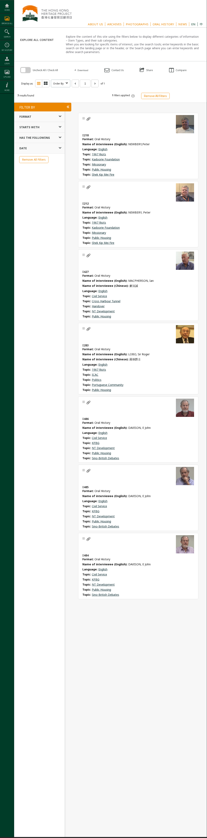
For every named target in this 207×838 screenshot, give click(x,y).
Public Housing (101, 169)
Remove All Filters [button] (155, 96)
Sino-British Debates (105, 458)
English (102, 149)
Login (7, 63)
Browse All (7, 23)
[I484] (185, 544)
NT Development (103, 311)
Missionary (99, 164)
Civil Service (99, 296)
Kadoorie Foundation (106, 159)
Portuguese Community (107, 385)
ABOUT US (95, 24)
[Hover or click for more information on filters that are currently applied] (133, 96)
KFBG (95, 443)
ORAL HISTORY (163, 24)
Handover (98, 306)
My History (7, 50)
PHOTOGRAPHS (137, 24)
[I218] (185, 124)
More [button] (6, 90)
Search (7, 36)
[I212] (185, 192)
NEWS (182, 24)
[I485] (185, 476)
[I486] (185, 408)
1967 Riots (99, 154)
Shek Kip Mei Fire (103, 174)
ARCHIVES (114, 24)
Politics (96, 380)
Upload (7, 77)
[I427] (185, 261)
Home (7, 10)
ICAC (95, 375)
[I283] (185, 334)
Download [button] (81, 70)
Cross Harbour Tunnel (106, 301)
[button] (114, 70)
